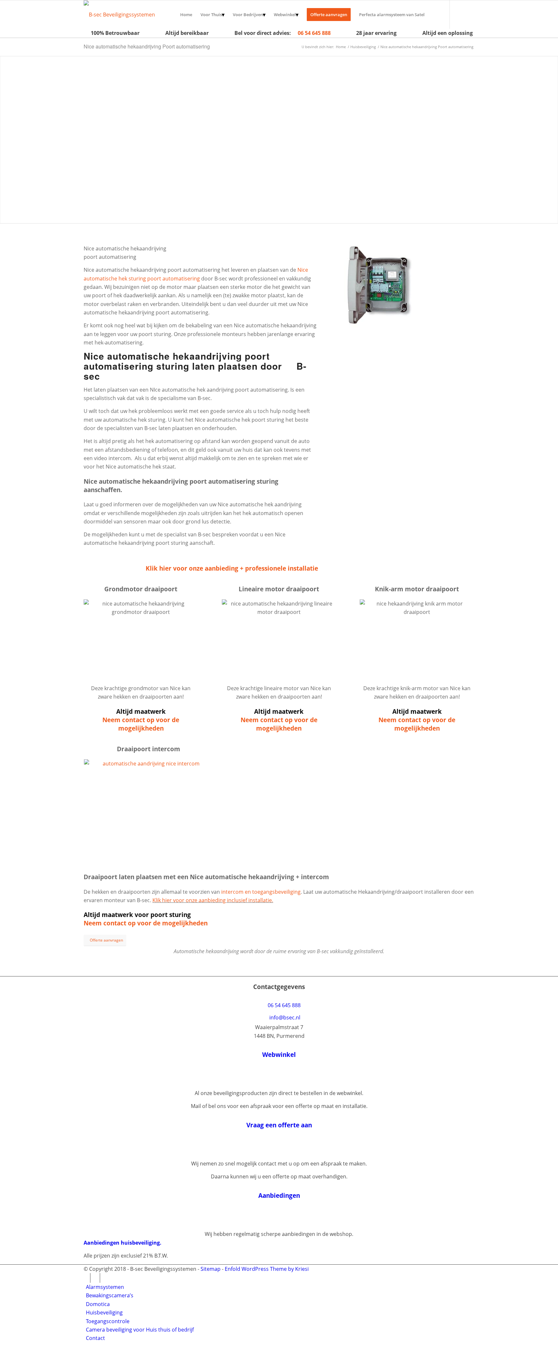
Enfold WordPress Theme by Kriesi (267, 1268)
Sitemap (211, 1268)
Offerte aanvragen (116, 208)
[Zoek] (435, 14)
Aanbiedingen (279, 1195)
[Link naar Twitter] (460, 14)
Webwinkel (279, 1054)
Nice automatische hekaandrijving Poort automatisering (147, 46)
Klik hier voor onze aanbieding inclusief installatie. (212, 900)
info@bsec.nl (284, 1017)
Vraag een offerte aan (279, 1125)
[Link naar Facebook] (469, 14)
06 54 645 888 (314, 33)
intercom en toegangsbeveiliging (261, 891)
